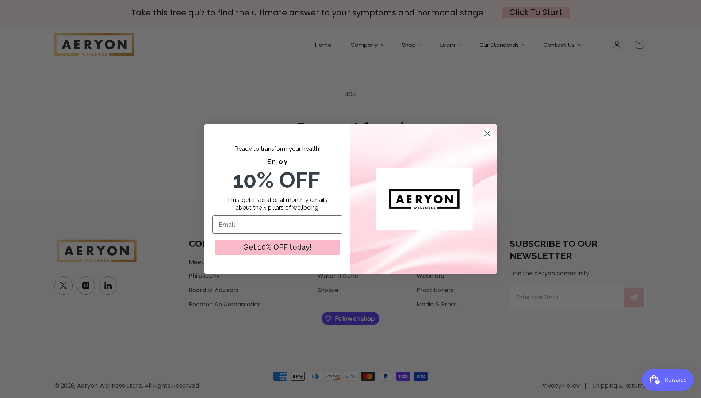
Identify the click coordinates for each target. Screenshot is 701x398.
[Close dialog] (487, 133)
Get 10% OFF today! (277, 247)
